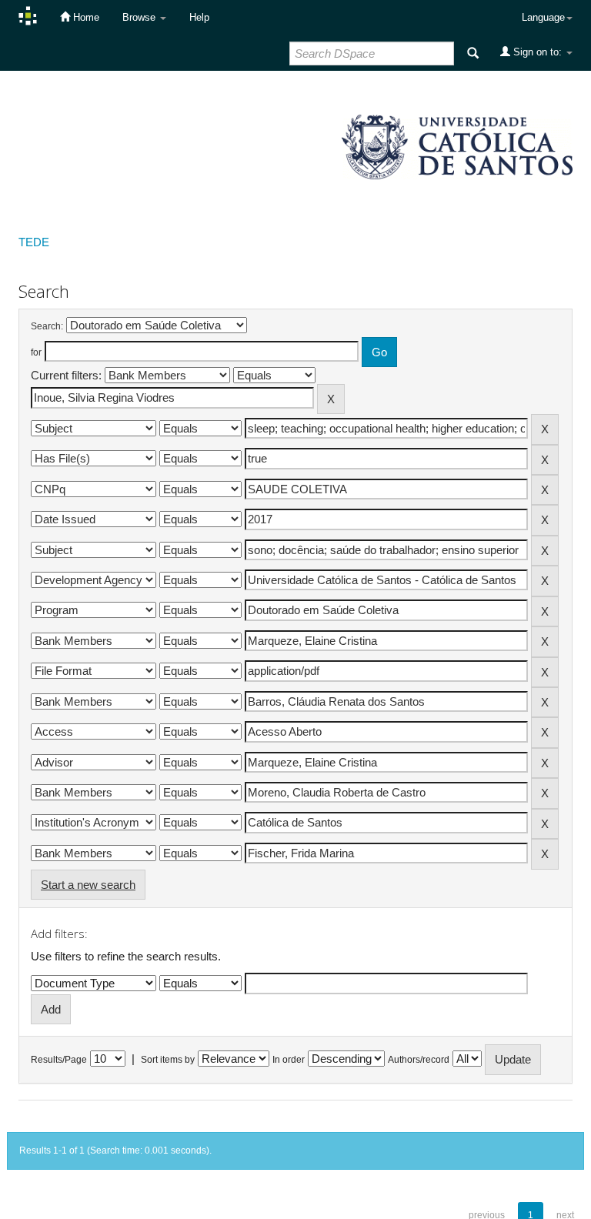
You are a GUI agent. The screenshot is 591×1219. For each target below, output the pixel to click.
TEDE (33, 242)
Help (199, 17)
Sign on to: (537, 52)
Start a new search (88, 884)
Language (543, 17)
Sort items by (168, 1059)
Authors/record (418, 1059)
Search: (47, 326)
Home (84, 17)
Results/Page (59, 1059)
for (36, 352)
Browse (140, 17)
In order (288, 1059)
